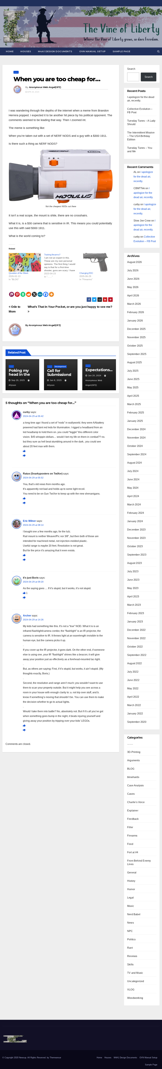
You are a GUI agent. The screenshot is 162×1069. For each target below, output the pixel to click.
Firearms (132, 835)
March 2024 (134, 504)
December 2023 (136, 529)
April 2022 (133, 696)
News (130, 922)
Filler (130, 827)
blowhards (133, 777)
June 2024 (133, 479)
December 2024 (136, 429)
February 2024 (135, 513)
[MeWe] (40, 292)
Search (131, 69)
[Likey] (24, 451)
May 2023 (133, 588)
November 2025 (136, 337)
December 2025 (136, 329)
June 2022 (133, 680)
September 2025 (136, 354)
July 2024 (132, 471)
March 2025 (134, 404)
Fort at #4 (132, 852)
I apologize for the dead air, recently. (143, 177)
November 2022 (136, 638)
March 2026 (134, 304)
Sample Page (121, 51)
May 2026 (133, 287)
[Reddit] (28, 292)
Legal (130, 897)
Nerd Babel (133, 914)
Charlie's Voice (136, 802)
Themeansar (55, 1057)
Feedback (133, 819)
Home (9, 51)
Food (130, 844)
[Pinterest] (17, 292)
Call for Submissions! (59, 372)
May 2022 (133, 688)
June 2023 (133, 579)
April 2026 (133, 295)
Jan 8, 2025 (56, 380)
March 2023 (134, 605)
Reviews (132, 956)
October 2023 (135, 546)
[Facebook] (45, 292)
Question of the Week (18, 273)
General (131, 872)
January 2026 (135, 320)
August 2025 (134, 362)
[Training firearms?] (62, 265)
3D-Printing (133, 752)
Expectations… (98, 370)
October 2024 (135, 446)
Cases (131, 793)
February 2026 (135, 312)
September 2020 (136, 722)
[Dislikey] (24, 455)
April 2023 (133, 596)
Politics (131, 939)
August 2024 (134, 462)
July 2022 (132, 671)
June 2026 (133, 278)
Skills (130, 964)
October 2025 (135, 345)
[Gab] (22, 292)
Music (130, 906)
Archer (27, 615)
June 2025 (133, 379)
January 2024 (135, 521)
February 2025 (135, 412)
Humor (131, 889)
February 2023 (135, 613)
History (131, 881)
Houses (25, 51)
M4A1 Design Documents (55, 51)
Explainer (132, 810)
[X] (34, 292)
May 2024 (133, 487)
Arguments (133, 760)
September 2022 (136, 655)
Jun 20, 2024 (94, 375)
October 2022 (135, 646)
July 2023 (132, 571)
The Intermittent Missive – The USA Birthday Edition (141, 136)
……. (130, 743)
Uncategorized (60, 366)
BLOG (130, 768)
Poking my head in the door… (19, 374)
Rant (130, 947)
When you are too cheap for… (56, 79)
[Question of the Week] (25, 262)
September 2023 (136, 554)
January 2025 (135, 421)
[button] (158, 51)
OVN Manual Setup (92, 51)
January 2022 (135, 713)
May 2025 (133, 387)
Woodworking (135, 998)
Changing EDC (86, 273)
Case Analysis (135, 785)
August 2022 (134, 663)
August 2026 (134, 262)
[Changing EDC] (95, 262)
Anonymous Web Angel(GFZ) (45, 87)
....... (16, 72)
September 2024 (136, 454)
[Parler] (11, 292)
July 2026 (132, 270)
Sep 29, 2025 (18, 380)
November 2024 (136, 437)
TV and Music (135, 973)
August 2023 (134, 563)
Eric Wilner (29, 521)
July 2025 (132, 370)
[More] (51, 292)
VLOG (130, 989)
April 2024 (133, 496)
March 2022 (134, 705)
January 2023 (135, 621)
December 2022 (136, 630)
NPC (130, 931)
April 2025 (133, 396)
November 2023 (136, 538)
